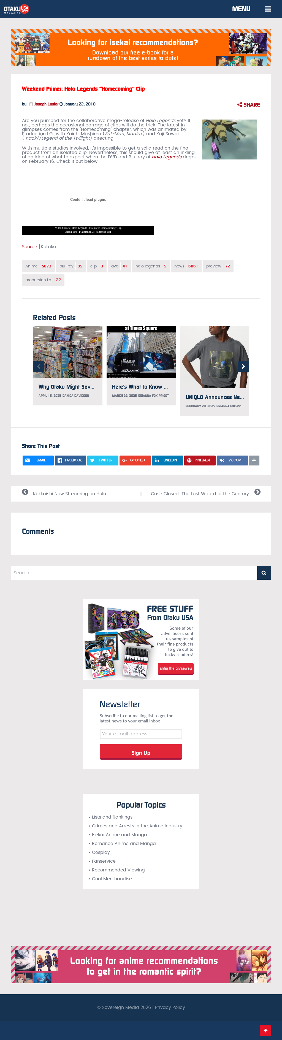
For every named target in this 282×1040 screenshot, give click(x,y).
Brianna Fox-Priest (153, 396)
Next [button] (243, 366)
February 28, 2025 (200, 406)
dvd (119, 266)
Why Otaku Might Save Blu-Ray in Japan (87, 386)
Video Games (62, 227)
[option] (67, 365)
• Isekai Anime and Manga (118, 835)
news (186, 266)
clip (96, 266)
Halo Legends (79, 227)
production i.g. (43, 280)
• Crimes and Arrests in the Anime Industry (135, 826)
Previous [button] (38, 366)
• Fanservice (102, 861)
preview (218, 266)
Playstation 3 (86, 231)
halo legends (150, 266)
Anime (38, 266)
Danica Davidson (76, 396)
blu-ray (70, 266)
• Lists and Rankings (110, 817)
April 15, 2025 (50, 396)
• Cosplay (99, 852)
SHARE (251, 104)
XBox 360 (71, 231)
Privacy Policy (170, 1007)
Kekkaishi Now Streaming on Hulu (69, 494)
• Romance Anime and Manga (122, 843)
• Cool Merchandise (110, 879)
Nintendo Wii (103, 231)
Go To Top (265, 1030)
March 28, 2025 (124, 396)
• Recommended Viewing (117, 870)
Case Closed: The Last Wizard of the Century (200, 494)
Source (29, 247)
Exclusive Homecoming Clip (105, 227)
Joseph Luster (45, 104)
